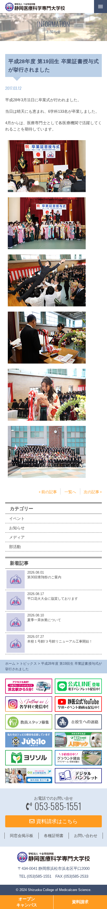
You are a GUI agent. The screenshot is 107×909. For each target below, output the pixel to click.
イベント (17, 518)
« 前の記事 (48, 491)
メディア (17, 537)
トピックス (28, 664)
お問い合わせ (85, 835)
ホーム (10, 664)
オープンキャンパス (26, 902)
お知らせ (17, 528)
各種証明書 (53, 835)
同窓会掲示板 (21, 835)
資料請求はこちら (56, 821)
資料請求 (80, 902)
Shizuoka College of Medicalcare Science (59, 890)
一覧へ (70, 491)
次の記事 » (93, 491)
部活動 (15, 546)
